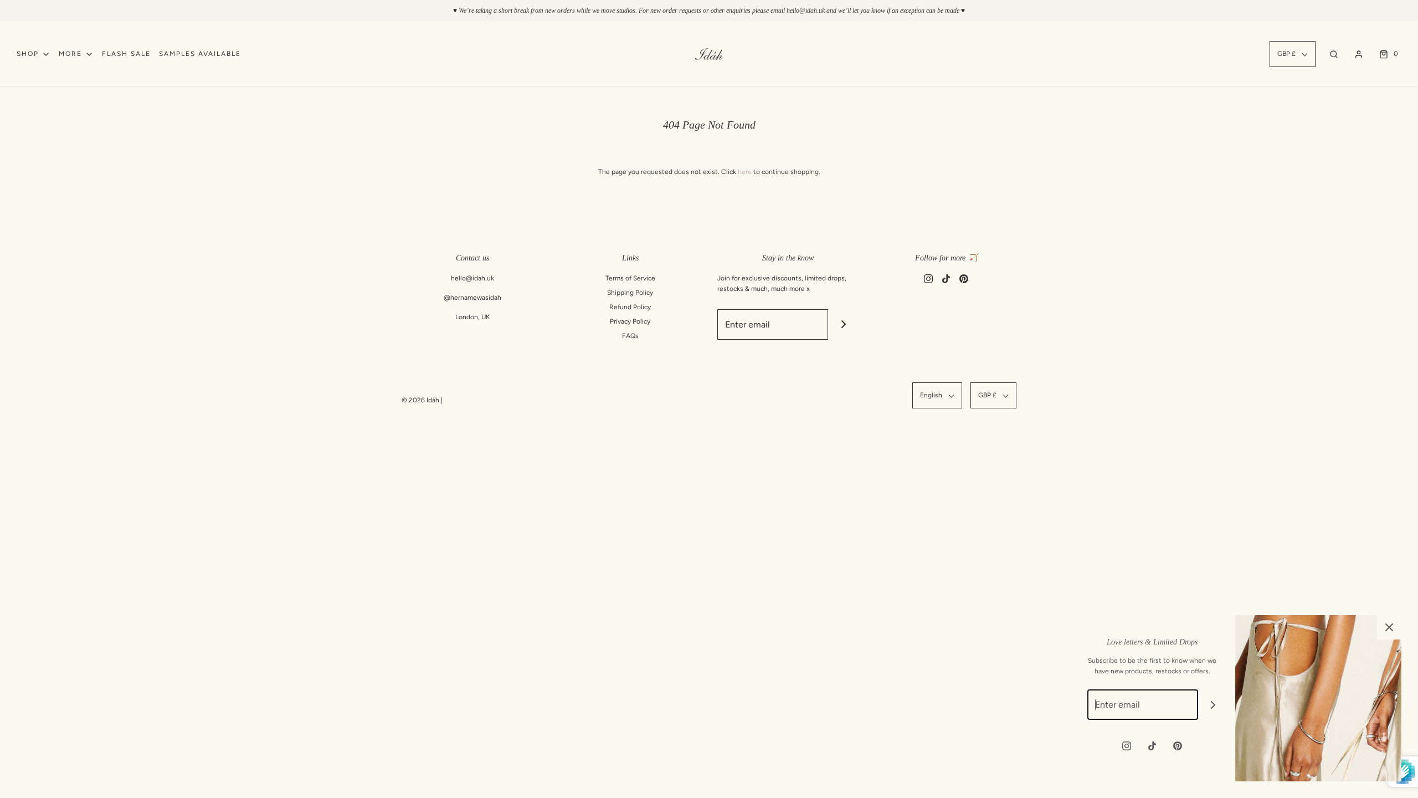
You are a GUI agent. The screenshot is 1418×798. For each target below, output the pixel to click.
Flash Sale (126, 54)
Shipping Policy (630, 292)
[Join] (843, 324)
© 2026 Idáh (420, 400)
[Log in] (1358, 54)
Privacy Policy (630, 321)
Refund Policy (630, 307)
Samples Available (200, 54)
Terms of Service (630, 278)
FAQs (630, 336)
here (745, 172)
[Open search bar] (1334, 54)
